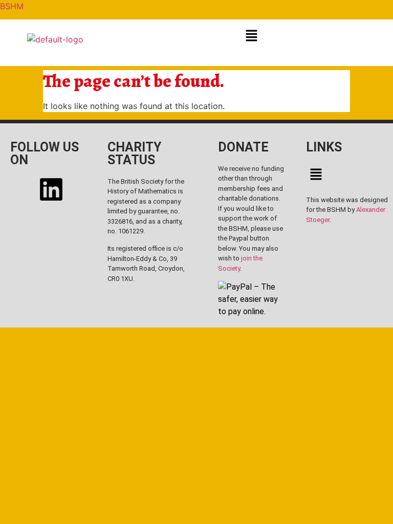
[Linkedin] (51, 189)
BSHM (12, 6)
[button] (251, 35)
